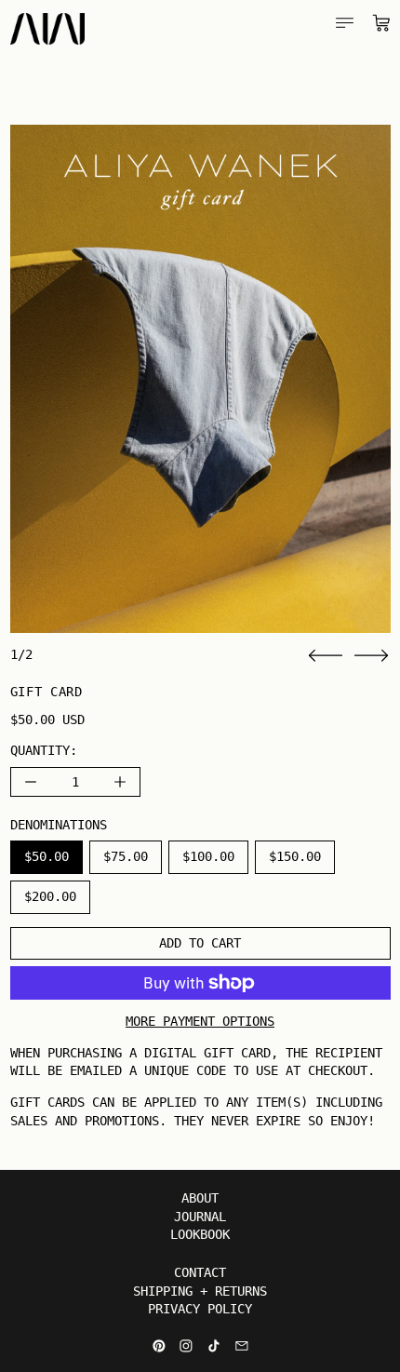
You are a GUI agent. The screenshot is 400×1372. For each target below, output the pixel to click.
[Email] (241, 1345)
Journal (200, 1216)
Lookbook (200, 1234)
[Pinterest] (159, 1345)
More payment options (200, 1021)
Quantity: (43, 750)
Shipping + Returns (200, 1291)
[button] (200, 378)
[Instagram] (186, 1345)
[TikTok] (214, 1345)
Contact (200, 1272)
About (200, 1197)
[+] (120, 782)
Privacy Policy (200, 1308)
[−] (30, 782)
